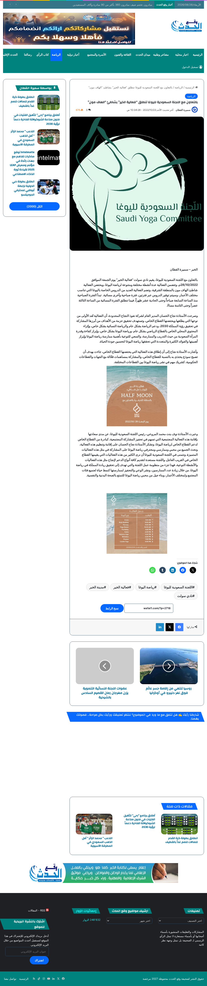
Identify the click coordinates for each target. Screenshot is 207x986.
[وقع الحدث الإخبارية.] (186, 26)
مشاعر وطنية (161, 54)
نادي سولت (184, 596)
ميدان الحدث (143, 54)
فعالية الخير (121, 587)
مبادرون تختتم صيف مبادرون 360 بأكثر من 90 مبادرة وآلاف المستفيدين (112, 4)
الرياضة (56, 54)
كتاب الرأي (42, 54)
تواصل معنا (10, 978)
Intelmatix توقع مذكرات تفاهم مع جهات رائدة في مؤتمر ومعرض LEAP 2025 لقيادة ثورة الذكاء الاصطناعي (22, 163)
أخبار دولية (73, 54)
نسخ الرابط (112, 608)
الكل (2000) (34, 206)
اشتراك (39, 960)
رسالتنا (28, 54)
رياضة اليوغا (146, 587)
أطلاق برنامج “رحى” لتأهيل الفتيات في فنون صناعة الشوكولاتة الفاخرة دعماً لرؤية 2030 (139, 821)
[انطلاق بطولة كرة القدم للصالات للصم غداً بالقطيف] (179, 824)
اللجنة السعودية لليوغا (178, 587)
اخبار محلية (181, 54)
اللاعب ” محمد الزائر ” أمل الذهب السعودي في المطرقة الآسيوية (97, 842)
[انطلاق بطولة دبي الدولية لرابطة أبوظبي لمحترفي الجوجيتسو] (48, 186)
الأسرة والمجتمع (96, 54)
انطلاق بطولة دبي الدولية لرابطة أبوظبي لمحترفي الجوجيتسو (23, 188)
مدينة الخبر (96, 587)
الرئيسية (198, 54)
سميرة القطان (183, 109)
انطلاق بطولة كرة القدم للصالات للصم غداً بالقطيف (181, 840)
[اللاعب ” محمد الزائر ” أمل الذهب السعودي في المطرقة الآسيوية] (94, 824)
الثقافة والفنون (122, 54)
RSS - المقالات (37, 910)
